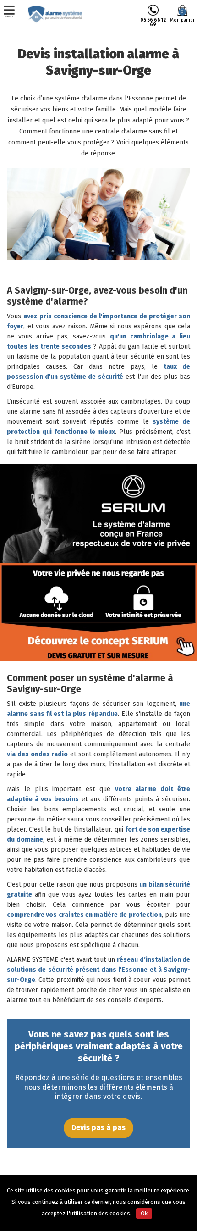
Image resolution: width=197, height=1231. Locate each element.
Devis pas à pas (98, 1127)
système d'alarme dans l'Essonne (104, 98)
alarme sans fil (42, 412)
